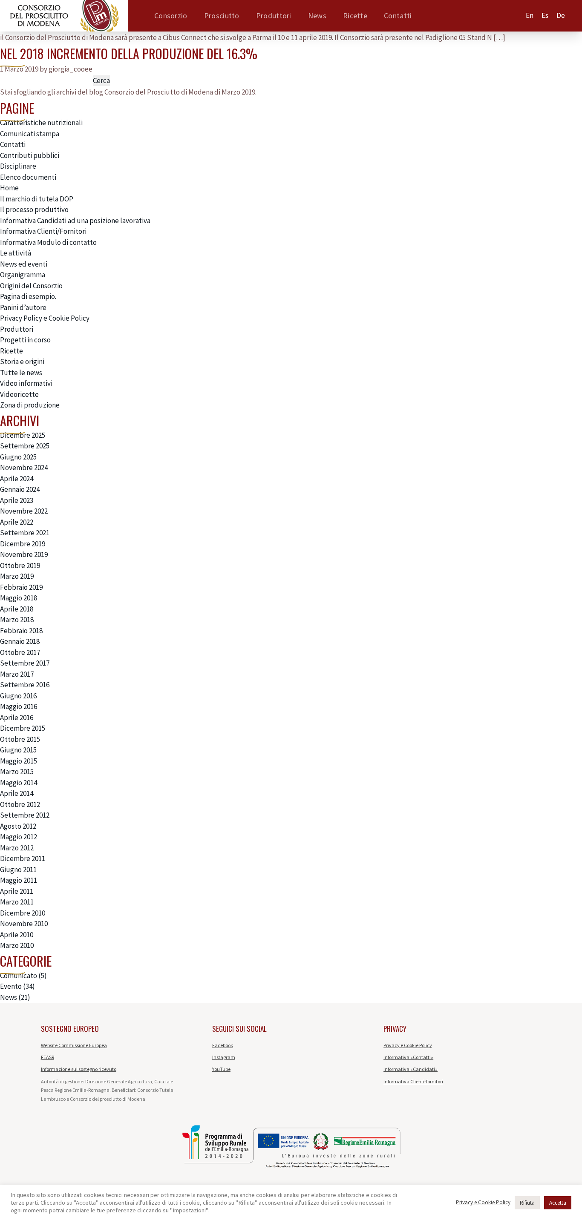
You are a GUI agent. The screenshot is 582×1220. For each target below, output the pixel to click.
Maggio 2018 (18, 598)
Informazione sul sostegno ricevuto (78, 1069)
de (560, 15)
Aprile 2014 (16, 793)
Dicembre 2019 (22, 543)
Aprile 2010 (16, 934)
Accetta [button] (557, 1202)
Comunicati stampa (29, 133)
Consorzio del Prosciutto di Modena (158, 92)
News (317, 15)
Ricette (355, 15)
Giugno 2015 (18, 750)
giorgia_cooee (70, 69)
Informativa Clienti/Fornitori (43, 231)
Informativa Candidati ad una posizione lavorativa (75, 220)
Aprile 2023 (16, 500)
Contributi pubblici (29, 155)
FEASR (47, 1057)
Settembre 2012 (24, 815)
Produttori (273, 15)
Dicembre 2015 (22, 728)
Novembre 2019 (24, 554)
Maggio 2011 (18, 880)
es (545, 15)
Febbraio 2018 (21, 630)
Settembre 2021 (24, 532)
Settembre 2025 (24, 446)
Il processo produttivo (34, 209)
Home (9, 187)
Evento (11, 986)
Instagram (223, 1057)
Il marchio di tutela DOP (36, 199)
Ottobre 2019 (20, 565)
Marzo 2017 (17, 674)
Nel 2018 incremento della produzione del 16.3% (128, 53)
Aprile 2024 (16, 478)
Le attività (15, 253)
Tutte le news (21, 372)
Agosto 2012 (18, 826)
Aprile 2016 (16, 717)
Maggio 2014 (18, 782)
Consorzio (170, 15)
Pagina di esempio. (28, 296)
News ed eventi (23, 264)
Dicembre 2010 (22, 913)
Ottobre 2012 (20, 804)
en (529, 15)
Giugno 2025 (18, 457)
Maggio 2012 (18, 836)
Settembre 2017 (24, 663)
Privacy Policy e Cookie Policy (44, 318)
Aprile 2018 (16, 609)
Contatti (398, 15)
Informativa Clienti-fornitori (413, 1081)
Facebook (222, 1045)
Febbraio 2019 (21, 587)
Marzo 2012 (17, 848)
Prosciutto (221, 15)
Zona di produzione (30, 405)
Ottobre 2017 (20, 652)
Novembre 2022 (24, 511)
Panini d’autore (23, 307)
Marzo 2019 (17, 576)
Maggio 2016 (18, 706)
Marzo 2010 (17, 945)
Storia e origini (22, 361)
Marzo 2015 (17, 771)
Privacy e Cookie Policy (407, 1045)
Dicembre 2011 (22, 858)
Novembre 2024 (24, 467)
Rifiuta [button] (527, 1202)
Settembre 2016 (24, 684)
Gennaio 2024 (20, 489)
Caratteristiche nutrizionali (41, 122)
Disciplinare (18, 166)
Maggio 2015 (18, 761)
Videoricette (19, 394)
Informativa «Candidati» (410, 1069)
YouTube (221, 1069)
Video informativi (26, 383)
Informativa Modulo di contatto (48, 242)
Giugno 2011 (18, 869)
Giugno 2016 (18, 695)
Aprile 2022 (16, 522)
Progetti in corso (25, 339)
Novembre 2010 (24, 923)
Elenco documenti (28, 177)
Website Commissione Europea (74, 1045)
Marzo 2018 (17, 619)
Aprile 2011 (16, 891)
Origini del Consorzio (31, 285)
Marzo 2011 (17, 902)
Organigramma (22, 274)
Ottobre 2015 (20, 739)
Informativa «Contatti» (408, 1057)
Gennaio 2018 (20, 641)
